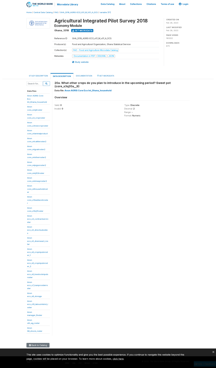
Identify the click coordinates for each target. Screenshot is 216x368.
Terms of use (167, 4)
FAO (56, 12)
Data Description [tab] (62, 76)
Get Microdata (83, 30)
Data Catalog (107, 4)
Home (29, 12)
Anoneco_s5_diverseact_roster (37, 241)
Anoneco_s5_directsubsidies (37, 230)
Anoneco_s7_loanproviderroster (37, 285)
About (122, 4)
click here (118, 358)
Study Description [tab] (38, 76)
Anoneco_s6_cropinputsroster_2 (37, 263)
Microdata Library (67, 4)
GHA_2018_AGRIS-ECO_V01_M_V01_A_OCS (79, 12)
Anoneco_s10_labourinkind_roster (37, 304)
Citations (151, 4)
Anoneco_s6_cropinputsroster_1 (37, 252)
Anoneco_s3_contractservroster (37, 219)
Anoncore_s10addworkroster (37, 200)
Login (185, 4)
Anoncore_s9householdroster (37, 189)
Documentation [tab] (84, 76)
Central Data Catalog (43, 12)
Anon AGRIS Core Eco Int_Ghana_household (88, 90)
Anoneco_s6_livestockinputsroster (37, 274)
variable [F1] (105, 12)
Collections (136, 4)
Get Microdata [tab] (106, 76)
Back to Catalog (39, 345)
